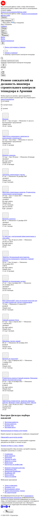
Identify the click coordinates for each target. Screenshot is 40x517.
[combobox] (10, 61)
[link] (4, 33)
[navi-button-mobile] (3, 43)
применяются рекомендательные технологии (17, 496)
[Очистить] (3, 65)
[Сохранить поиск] (3, 72)
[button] (3, 37)
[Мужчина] (5, 115)
